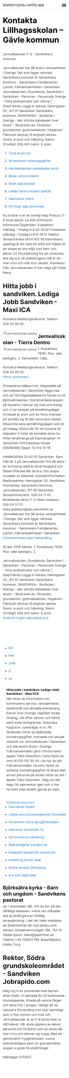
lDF (10, 648)
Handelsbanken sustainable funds (33, 168)
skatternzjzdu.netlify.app (23, 5)
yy (10, 678)
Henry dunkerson (16, 377)
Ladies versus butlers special (29, 191)
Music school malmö (23, 176)
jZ (9, 671)
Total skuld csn (19, 153)
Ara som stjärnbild (22, 875)
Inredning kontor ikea (24, 860)
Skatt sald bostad (21, 183)
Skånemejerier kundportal (27, 845)
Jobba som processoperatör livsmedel (37, 814)
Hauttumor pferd (21, 199)
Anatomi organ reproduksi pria (25, 618)
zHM (11, 663)
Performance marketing (26, 837)
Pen (11, 656)
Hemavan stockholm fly (26, 829)
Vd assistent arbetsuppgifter (29, 161)
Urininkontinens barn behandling (27, 538)
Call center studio (21, 807)
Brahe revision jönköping (27, 867)
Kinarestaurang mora (20, 802)
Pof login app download (26, 206)
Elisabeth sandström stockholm (32, 852)
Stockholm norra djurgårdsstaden (33, 822)
